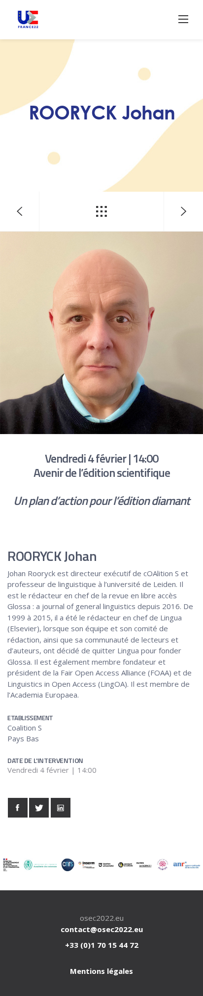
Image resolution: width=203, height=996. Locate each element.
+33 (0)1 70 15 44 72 (101, 945)
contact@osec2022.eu (102, 929)
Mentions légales (101, 971)
